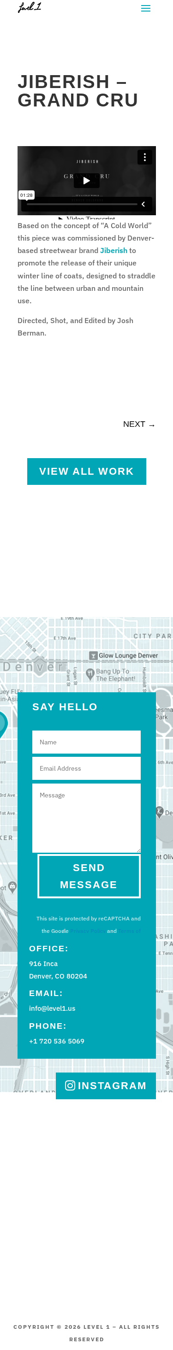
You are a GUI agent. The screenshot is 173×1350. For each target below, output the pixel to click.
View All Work (86, 471)
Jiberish (113, 250)
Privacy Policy (88, 930)
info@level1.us (52, 1008)
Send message (89, 876)
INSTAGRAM (112, 1085)
